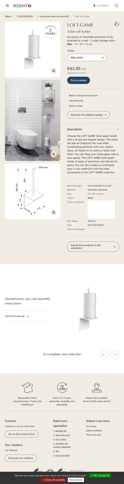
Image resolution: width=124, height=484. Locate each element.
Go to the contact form (21, 434)
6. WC (56, 451)
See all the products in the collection (86, 247)
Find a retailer (78, 80)
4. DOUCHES (59, 439)
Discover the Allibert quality (87, 114)
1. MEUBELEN (60, 431)
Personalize (75, 479)
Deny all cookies (55, 479)
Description (74, 129)
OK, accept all (101, 475)
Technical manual (15, 316)
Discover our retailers (20, 458)
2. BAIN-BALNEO (61, 435)
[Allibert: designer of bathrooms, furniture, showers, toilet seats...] (22, 5)
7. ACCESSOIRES (61, 455)
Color (70, 50)
